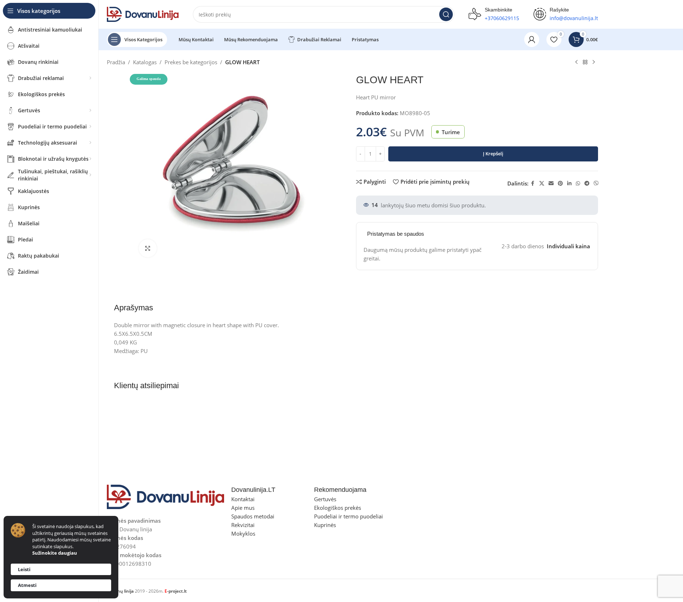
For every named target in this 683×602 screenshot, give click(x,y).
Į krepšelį (493, 153)
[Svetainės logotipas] (143, 13)
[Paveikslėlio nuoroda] (165, 496)
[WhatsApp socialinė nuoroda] (578, 183)
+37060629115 (502, 18)
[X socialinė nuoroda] (541, 183)
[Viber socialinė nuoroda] (596, 183)
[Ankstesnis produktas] (576, 62)
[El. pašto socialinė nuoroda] (551, 183)
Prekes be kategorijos (191, 62)
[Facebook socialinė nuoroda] (532, 183)
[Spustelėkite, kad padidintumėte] (148, 248)
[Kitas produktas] (593, 62)
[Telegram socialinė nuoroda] (587, 183)
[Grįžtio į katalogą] (585, 62)
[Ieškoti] (446, 14)
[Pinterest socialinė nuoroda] (560, 183)
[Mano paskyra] (532, 39)
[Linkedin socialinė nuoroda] (569, 183)
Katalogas (145, 62)
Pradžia (116, 62)
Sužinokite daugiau (54, 553)
